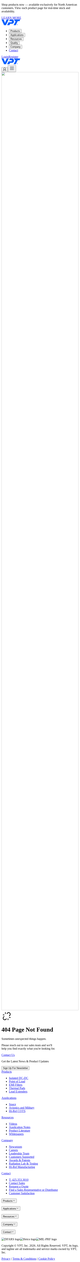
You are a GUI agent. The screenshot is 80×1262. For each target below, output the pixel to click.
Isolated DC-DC (18, 1078)
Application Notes (19, 1127)
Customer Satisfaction (22, 1193)
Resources (16, 39)
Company (15, 46)
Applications (17, 35)
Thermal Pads (17, 1088)
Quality (14, 42)
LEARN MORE (11, 17)
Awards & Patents (19, 1160)
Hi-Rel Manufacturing (22, 1167)
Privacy (5, 1258)
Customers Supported (21, 1156)
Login (5, 56)
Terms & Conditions (24, 1258)
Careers (13, 1150)
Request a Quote (18, 1186)
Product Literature (19, 1130)
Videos (13, 1123)
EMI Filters (15, 1084)
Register (13, 56)
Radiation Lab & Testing (23, 1163)
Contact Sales (17, 1183)
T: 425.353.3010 (18, 1179)
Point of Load (17, 1081)
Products (15, 31)
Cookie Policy (46, 1258)
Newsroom (15, 1146)
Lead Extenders (18, 1091)
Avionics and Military (21, 1107)
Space (12, 1104)
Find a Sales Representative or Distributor (33, 1189)
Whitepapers (16, 1134)
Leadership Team (19, 1153)
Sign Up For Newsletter (15, 1068)
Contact (13, 50)
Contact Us (8, 1055)
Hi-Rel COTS (17, 1111)
